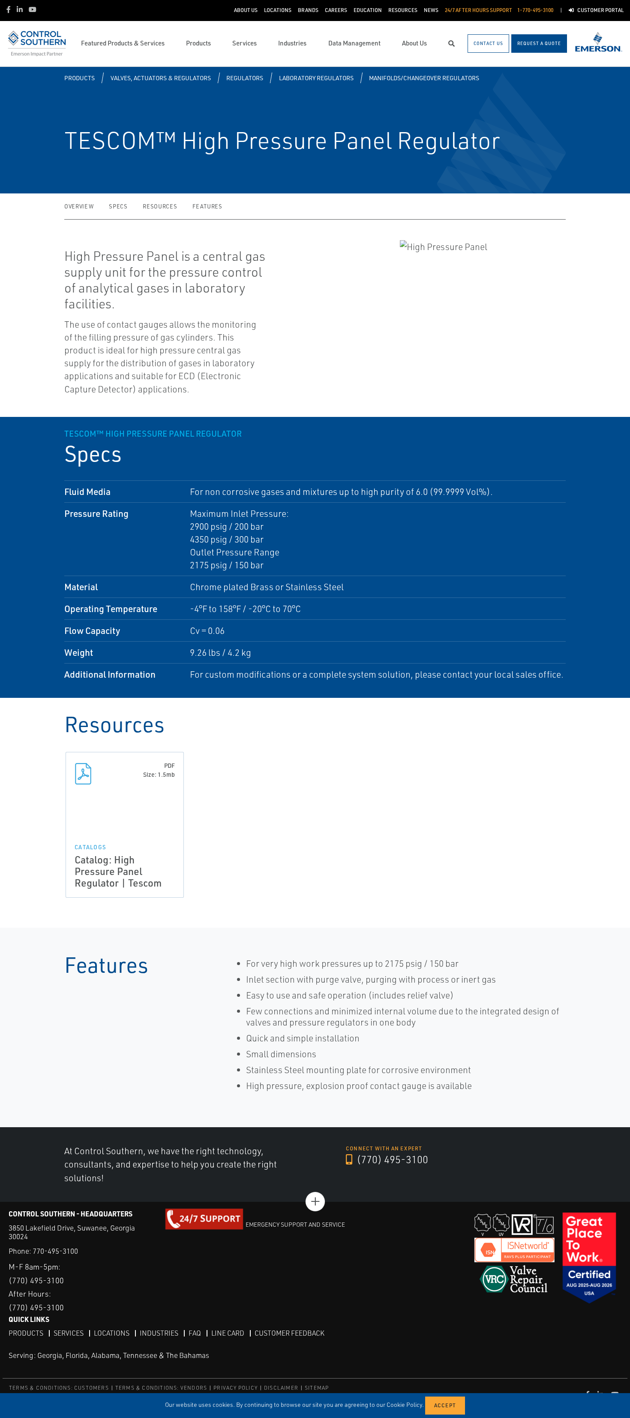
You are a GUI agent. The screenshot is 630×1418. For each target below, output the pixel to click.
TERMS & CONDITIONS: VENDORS (161, 1388)
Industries (159, 1333)
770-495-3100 (55, 1250)
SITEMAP (317, 1388)
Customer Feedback (289, 1333)
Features (207, 206)
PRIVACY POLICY (235, 1388)
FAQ (195, 1333)
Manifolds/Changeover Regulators (424, 77)
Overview (78, 206)
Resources (160, 206)
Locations (111, 1333)
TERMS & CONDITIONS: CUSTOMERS (59, 1388)
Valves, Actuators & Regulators (161, 77)
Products (79, 77)
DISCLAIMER (281, 1388)
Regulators (244, 77)
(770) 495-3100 (391, 1159)
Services (69, 1333)
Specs (118, 206)
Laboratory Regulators (316, 77)
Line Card (227, 1333)
